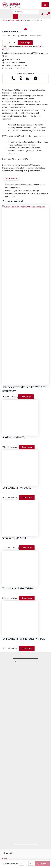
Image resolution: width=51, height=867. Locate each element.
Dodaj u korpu (25, 43)
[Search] (15, 16)
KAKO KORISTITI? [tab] (11, 178)
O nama (5, 859)
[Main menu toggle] (45, 4)
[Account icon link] (42, 14)
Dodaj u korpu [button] (26, 397)
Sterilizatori (26, 46)
